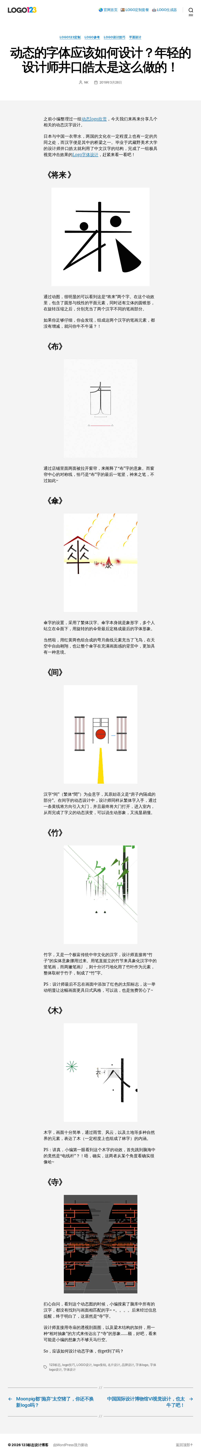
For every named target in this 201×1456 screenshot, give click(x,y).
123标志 (55, 1365)
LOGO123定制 (70, 37)
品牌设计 (128, 1365)
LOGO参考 (92, 37)
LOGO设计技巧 (114, 37)
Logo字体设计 (85, 154)
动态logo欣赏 (94, 119)
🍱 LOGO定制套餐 (135, 10)
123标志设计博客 (34, 1445)
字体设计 (69, 1369)
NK (86, 82)
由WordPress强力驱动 (70, 1445)
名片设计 (114, 1365)
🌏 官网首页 (108, 10)
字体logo (142, 1365)
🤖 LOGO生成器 (164, 10)
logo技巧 (68, 1365)
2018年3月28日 (111, 82)
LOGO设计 (84, 1365)
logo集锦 (99, 1365)
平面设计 (135, 37)
